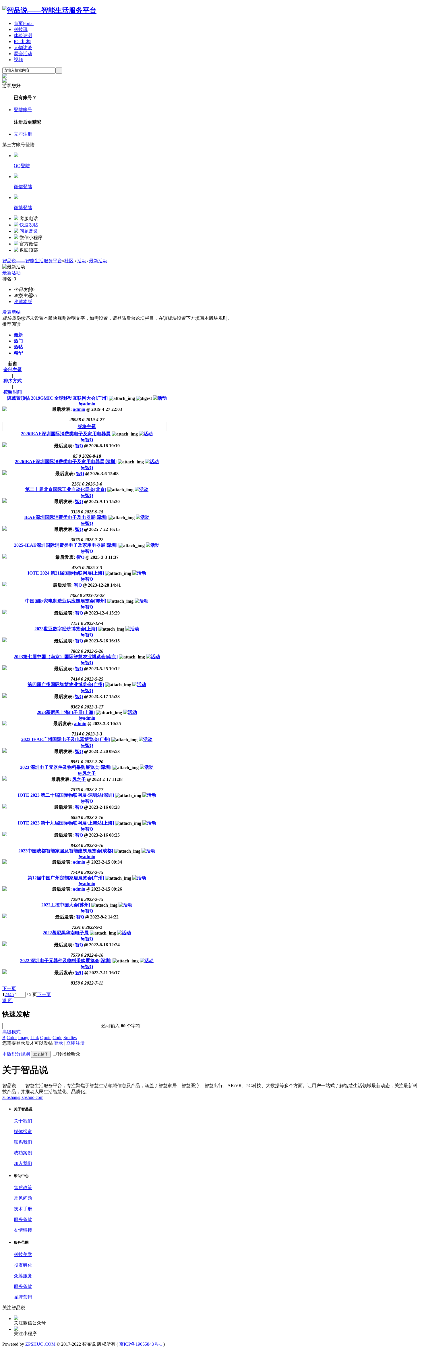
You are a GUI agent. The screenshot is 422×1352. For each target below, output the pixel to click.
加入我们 (23, 1163)
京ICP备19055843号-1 (140, 1344)
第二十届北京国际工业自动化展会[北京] (65, 489)
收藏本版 (23, 301)
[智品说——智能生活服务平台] (49, 10)
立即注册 (23, 134)
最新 (18, 334)
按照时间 (12, 392)
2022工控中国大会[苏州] (65, 904)
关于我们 (23, 1120)
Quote (45, 1037)
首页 (24, 23)
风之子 (87, 773)
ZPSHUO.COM (40, 1344)
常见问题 (23, 1198)
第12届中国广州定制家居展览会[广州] (66, 877)
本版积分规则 (16, 1053)
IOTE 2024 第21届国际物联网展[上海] (66, 573)
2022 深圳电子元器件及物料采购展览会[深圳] (65, 960)
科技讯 (21, 29)
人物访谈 (23, 47)
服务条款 (23, 1219)
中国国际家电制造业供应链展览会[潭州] (65, 600)
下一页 (44, 994)
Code (57, 1037)
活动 (81, 260)
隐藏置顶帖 (18, 398)
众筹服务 (23, 1275)
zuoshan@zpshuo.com (22, 1097)
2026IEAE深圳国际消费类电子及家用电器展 (66, 433)
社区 (68, 260)
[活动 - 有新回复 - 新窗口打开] (146, 433)
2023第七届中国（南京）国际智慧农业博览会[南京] (66, 656)
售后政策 (23, 1187)
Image (23, 1037)
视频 (18, 59)
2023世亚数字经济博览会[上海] (65, 628)
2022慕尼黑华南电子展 (66, 932)
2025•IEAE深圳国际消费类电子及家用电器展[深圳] (65, 545)
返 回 (7, 1000)
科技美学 (23, 1254)
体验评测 (23, 35)
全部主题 (12, 369)
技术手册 (23, 1208)
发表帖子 (40, 1054)
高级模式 (11, 1031)
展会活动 (23, 53)
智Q (87, 439)
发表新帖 (11, 312)
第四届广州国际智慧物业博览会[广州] (66, 684)
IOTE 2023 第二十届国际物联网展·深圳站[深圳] (66, 795)
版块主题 (87, 426)
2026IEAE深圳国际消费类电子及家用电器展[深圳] (66, 461)
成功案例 (23, 1152)
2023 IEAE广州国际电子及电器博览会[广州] (65, 739)
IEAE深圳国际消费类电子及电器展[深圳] (65, 517)
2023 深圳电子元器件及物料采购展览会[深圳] (65, 767)
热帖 (18, 346)
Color (12, 1037)
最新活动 (98, 260)
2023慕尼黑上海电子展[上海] (66, 712)
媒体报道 (23, 1131)
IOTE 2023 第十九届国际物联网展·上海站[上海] (66, 823)
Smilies (70, 1037)
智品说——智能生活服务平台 (32, 260)
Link (34, 1037)
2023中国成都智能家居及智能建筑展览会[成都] (65, 850)
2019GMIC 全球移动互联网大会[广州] (69, 398)
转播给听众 (68, 1053)
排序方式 (12, 380)
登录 (58, 1043)
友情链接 (23, 1230)
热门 (18, 340)
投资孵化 (23, 1265)
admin (87, 403)
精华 (18, 352)
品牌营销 (23, 1297)
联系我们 (23, 1142)
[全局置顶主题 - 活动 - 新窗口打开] (160, 398)
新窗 (12, 363)
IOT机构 (22, 41)
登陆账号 (23, 109)
